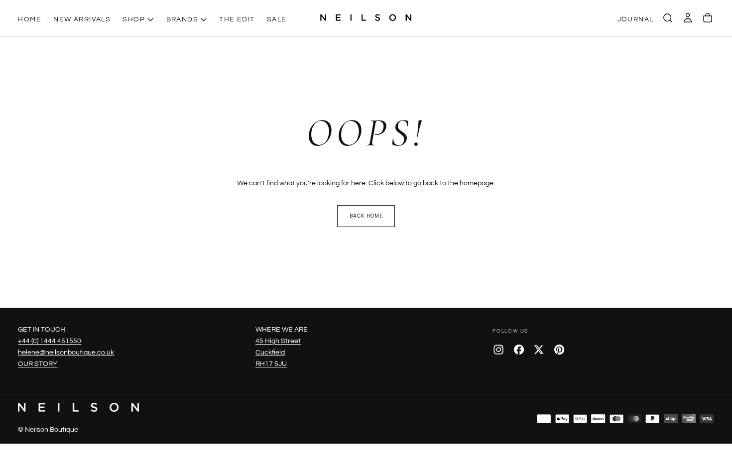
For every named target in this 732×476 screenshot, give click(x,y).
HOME (29, 19)
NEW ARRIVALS (82, 19)
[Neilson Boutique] (78, 407)
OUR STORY (37, 363)
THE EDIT (236, 19)
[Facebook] (519, 350)
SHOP (133, 19)
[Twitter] (539, 350)
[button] (668, 18)
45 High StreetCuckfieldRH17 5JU (278, 352)
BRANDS (182, 19)
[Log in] (688, 18)
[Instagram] (498, 350)
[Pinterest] (559, 350)
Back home (366, 216)
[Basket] (708, 18)
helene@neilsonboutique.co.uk (66, 352)
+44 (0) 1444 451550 (49, 341)
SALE (277, 19)
